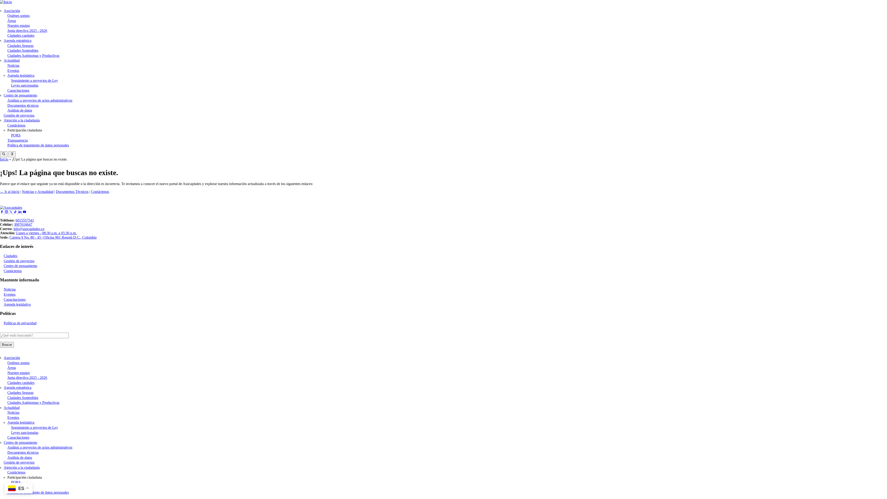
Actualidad (12, 60)
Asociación (12, 11)
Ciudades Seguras (20, 46)
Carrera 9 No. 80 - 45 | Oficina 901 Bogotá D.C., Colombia (53, 237)
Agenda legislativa (20, 75)
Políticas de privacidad (20, 323)
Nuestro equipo (18, 25)
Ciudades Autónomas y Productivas (33, 56)
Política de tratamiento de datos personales (38, 145)
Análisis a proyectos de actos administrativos (39, 100)
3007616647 (23, 224)
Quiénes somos (18, 16)
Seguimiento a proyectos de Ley (34, 80)
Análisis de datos (19, 110)
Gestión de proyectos (19, 115)
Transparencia (17, 140)
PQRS (16, 135)
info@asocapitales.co (28, 229)
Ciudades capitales (20, 35)
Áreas (11, 21)
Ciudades (10, 256)
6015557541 (24, 220)
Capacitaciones (18, 90)
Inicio (4, 159)
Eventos (13, 71)
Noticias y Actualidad (37, 192)
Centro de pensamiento (20, 95)
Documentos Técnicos (72, 192)
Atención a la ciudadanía (22, 120)
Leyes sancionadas (24, 85)
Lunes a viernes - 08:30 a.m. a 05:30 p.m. (46, 233)
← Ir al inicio (9, 192)
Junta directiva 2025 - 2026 (27, 31)
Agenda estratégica (17, 41)
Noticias (13, 65)
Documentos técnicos (23, 105)
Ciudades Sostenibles (22, 50)
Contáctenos (16, 125)
